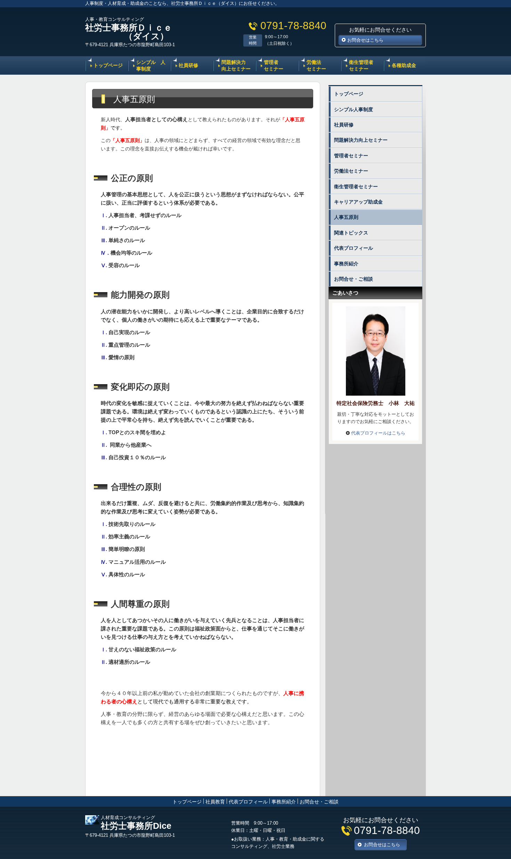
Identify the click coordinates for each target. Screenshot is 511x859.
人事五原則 (346, 217)
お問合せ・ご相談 (353, 279)
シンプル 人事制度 (150, 65)
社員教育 (215, 801)
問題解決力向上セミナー (361, 140)
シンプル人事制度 (353, 109)
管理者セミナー (273, 65)
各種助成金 (404, 65)
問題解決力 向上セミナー (236, 65)
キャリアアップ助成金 (358, 202)
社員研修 (188, 65)
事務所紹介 (346, 263)
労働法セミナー (316, 65)
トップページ (108, 65)
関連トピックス (351, 233)
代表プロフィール (353, 248)
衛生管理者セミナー (361, 65)
